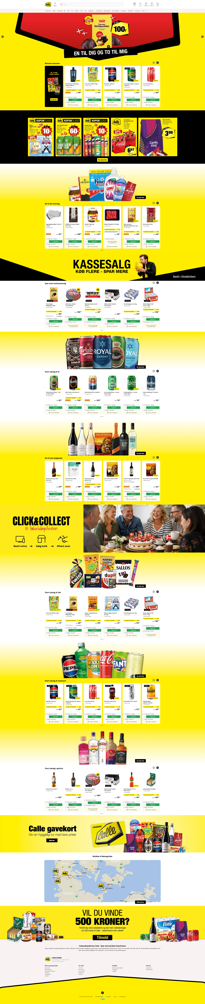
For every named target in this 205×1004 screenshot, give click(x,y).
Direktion (80, 974)
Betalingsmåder (48, 969)
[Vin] (102, 436)
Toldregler (47, 972)
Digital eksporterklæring (50, 971)
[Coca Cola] (102, 659)
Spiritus (76, 11)
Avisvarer (137, 11)
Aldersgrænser (48, 974)
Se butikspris (59, 316)
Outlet (53, 11)
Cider (81, 11)
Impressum (108, 996)
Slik (85, 11)
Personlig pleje (115, 11)
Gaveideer (123, 11)
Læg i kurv (75, 100)
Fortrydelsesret (122, 996)
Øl (64, 11)
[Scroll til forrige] (2, 36)
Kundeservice (149, 968)
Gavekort (47, 976)
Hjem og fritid (107, 11)
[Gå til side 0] (100, 108)
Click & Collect (82, 971)
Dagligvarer (91, 11)
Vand (68, 11)
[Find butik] (102, 882)
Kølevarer (48, 11)
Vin (72, 11)
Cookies (115, 996)
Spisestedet (114, 969)
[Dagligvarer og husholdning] (102, 182)
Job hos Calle (81, 969)
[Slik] (102, 571)
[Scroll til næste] (145, 11)
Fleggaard (114, 971)
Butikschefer (81, 972)
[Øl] (102, 350)
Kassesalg (59, 11)
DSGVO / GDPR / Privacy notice (86, 996)
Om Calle (80, 968)
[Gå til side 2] (103, 108)
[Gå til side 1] (101, 108)
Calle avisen (47, 968)
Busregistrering (149, 969)
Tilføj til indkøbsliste (74, 105)
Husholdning (99, 11)
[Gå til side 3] (104, 108)
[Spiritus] (102, 746)
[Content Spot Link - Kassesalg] (102, 266)
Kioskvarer (130, 11)
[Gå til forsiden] (48, 4)
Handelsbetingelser (99, 996)
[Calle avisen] (102, 137)
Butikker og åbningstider (117, 968)
